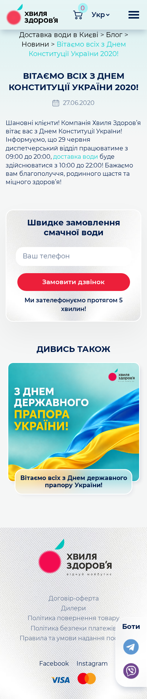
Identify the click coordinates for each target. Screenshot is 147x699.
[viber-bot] (131, 669)
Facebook (54, 663)
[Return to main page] (73, 559)
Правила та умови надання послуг (74, 638)
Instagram (92, 663)
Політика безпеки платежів (73, 628)
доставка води (75, 156)
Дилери (73, 608)
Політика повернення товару (73, 618)
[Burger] (133, 18)
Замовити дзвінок (73, 282)
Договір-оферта (74, 598)
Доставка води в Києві (58, 35)
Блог (114, 35)
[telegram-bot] (131, 645)
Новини (35, 44)
